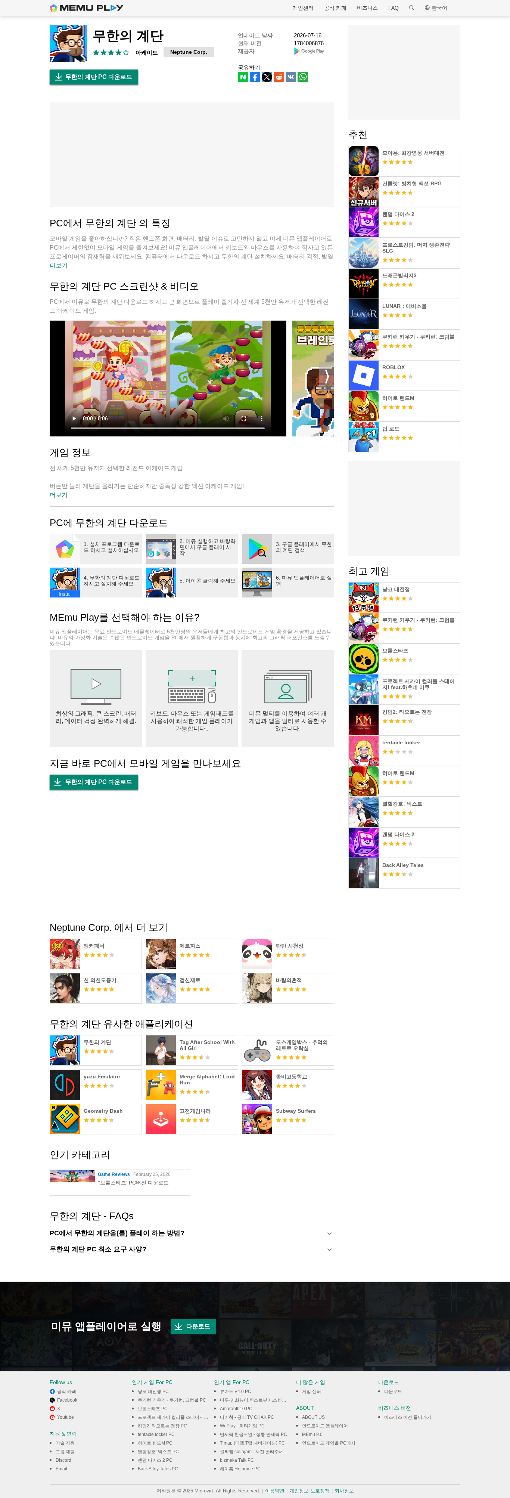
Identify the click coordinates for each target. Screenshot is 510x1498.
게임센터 (303, 8)
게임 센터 (311, 1391)
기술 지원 (65, 1443)
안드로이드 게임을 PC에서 (328, 1443)
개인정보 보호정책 (309, 1491)
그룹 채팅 (65, 1451)
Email (61, 1468)
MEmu (87, 8)
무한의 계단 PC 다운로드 (98, 77)
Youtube (65, 1417)
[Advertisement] (192, 154)
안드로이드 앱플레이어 (325, 1425)
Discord (63, 1460)
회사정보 (344, 1491)
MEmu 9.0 (312, 1434)
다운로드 (198, 1326)
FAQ (393, 8)
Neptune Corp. (188, 52)
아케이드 (147, 52)
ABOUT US (313, 1417)
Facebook (67, 1400)
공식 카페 (335, 8)
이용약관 (274, 1491)
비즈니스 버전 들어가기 (407, 1417)
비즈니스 (367, 8)
